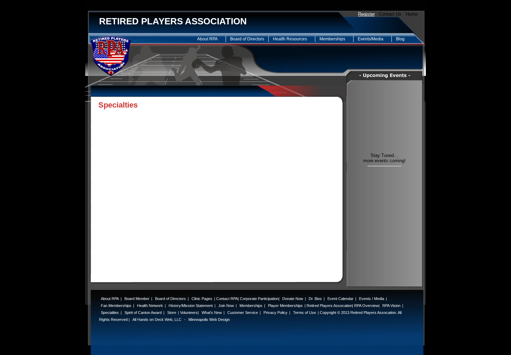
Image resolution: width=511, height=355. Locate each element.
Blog (400, 39)
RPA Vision (391, 305)
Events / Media (371, 299)
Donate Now (292, 299)
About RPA (207, 39)
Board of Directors (247, 39)
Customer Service (242, 312)
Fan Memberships (116, 305)
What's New (212, 312)
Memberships (332, 39)
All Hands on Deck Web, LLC (156, 319)
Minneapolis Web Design (209, 319)
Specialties (110, 312)
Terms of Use (304, 312)
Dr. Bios (315, 299)
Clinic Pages (202, 299)
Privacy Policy (275, 312)
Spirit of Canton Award (143, 312)
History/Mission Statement (191, 305)
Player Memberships (285, 305)
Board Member (136, 299)
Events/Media (370, 39)
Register (366, 14)
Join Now (226, 305)
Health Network (150, 305)
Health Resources (290, 39)
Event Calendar (340, 299)
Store (171, 312)
